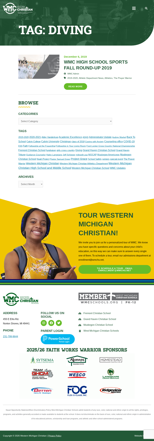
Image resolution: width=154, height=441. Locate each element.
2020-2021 (35, 137)
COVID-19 (129, 141)
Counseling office (113, 141)
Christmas (65, 141)
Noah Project (43, 159)
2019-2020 (23, 137)
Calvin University (50, 141)
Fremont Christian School (32, 150)
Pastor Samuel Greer (60, 159)
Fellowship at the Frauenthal (41, 146)
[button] (134, 8)
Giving (78, 150)
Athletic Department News (91, 78)
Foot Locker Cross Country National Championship (110, 146)
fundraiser (51, 150)
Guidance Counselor (36, 154)
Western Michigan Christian (42, 163)
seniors (105, 159)
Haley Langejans (54, 154)
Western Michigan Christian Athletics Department (84, 163)
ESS (20, 146)
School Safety (95, 159)
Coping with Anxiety (94, 141)
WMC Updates (118, 168)
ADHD (85, 137)
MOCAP (92, 154)
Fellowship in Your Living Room (71, 146)
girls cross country (66, 150)
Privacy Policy (54, 436)
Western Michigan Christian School (90, 168)
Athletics (108, 78)
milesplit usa (82, 154)
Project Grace (79, 158)
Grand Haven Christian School (99, 150)
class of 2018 (78, 141)
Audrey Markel (119, 137)
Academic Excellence (70, 137)
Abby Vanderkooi (50, 137)
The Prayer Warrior (123, 78)
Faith (25, 146)
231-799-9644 (10, 336)
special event (116, 159)
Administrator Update (100, 137)
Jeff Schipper (69, 154)
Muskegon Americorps (108, 154)
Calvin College (33, 141)
